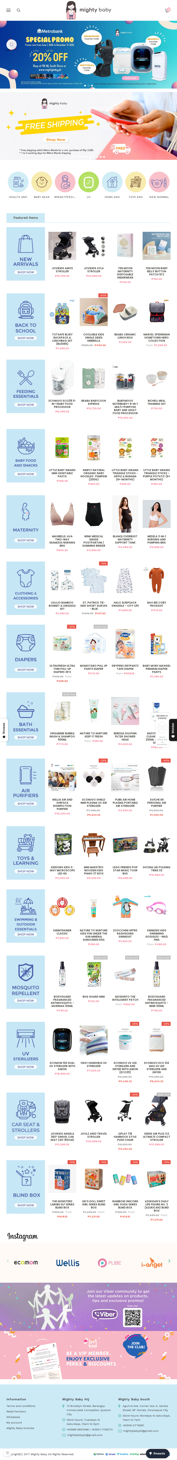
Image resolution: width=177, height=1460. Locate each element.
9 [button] (100, 157)
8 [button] (97, 157)
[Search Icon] (18, 10)
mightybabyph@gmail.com (85, 1435)
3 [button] (92, 85)
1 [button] (85, 85)
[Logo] (88, 10)
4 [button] (83, 157)
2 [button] (88, 85)
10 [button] (104, 157)
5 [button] (87, 157)
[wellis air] (67, 1262)
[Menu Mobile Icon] (8, 10)
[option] (88, 55)
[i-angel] (151, 1262)
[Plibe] (109, 1262)
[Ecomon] (25, 1262)
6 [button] (90, 157)
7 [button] (94, 157)
